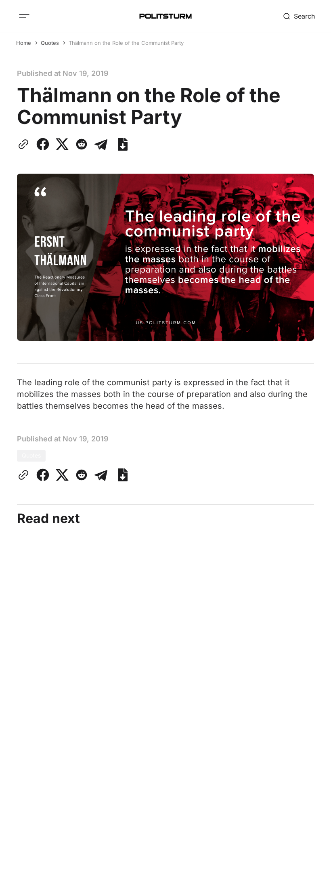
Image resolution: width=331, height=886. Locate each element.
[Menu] (24, 16)
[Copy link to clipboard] (25, 144)
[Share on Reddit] (81, 144)
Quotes (50, 43)
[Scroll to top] (309, 873)
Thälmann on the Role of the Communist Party (126, 43)
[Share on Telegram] (101, 144)
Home (23, 43)
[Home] (165, 16)
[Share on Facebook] (42, 144)
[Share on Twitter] (62, 144)
